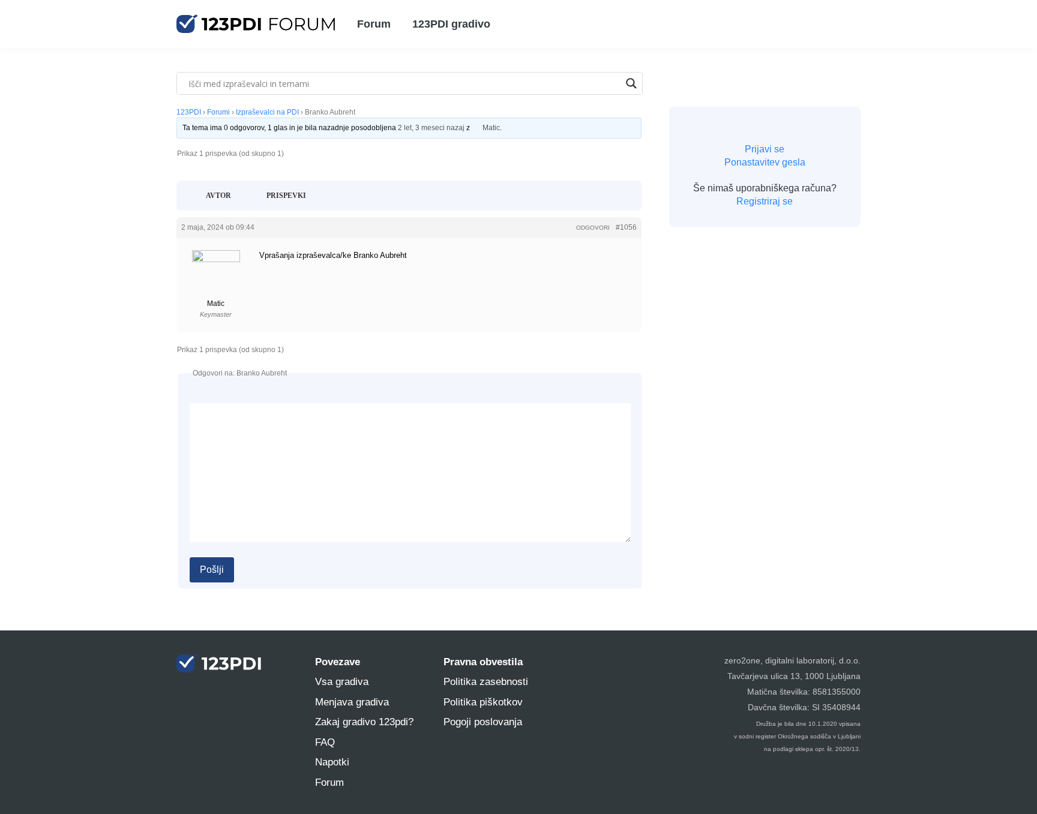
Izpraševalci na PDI (267, 112)
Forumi (218, 112)
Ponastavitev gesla (764, 162)
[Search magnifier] (631, 83)
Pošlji (212, 569)
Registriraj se (764, 201)
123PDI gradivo (451, 24)
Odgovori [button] (593, 227)
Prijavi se (764, 149)
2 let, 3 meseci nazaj (431, 128)
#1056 (626, 227)
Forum (374, 24)
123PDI (188, 112)
